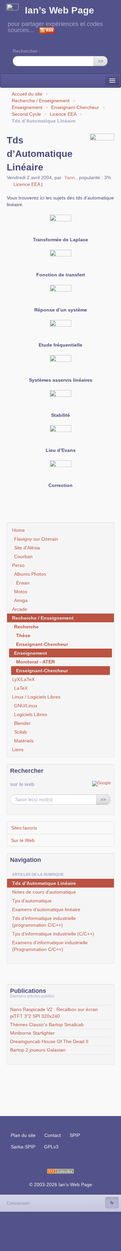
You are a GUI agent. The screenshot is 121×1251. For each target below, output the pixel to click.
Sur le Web (23, 840)
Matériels (24, 740)
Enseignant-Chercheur (75, 107)
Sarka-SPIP (23, 1146)
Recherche (26, 626)
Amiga (21, 600)
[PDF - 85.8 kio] (60, 295)
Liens (18, 749)
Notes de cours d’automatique (44, 892)
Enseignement (27, 107)
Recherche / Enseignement (41, 100)
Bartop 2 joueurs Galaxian (38, 1050)
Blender (22, 723)
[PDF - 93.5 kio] (60, 225)
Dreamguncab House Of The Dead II (49, 1041)
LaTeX (21, 688)
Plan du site (23, 1135)
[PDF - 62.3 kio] (60, 330)
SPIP (75, 1135)
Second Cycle (26, 114)
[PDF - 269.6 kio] (60, 260)
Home (18, 530)
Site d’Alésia (27, 547)
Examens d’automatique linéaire (46, 909)
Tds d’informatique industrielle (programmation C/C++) (44, 922)
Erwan (23, 583)
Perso (18, 565)
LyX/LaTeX (23, 679)
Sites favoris (24, 828)
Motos (20, 591)
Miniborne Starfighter (32, 1033)
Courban (23, 556)
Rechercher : (26, 51)
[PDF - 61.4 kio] (60, 435)
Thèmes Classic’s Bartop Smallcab (47, 1024)
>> (100, 61)
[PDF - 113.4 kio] (60, 365)
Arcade (19, 609)
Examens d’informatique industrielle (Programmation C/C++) (50, 946)
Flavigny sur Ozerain (36, 539)
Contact (52, 1135)
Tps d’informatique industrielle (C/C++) (53, 933)
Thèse (23, 635)
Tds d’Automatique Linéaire (44, 883)
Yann (69, 177)
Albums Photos (30, 574)
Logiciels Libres (30, 714)
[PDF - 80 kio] (60, 470)
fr (112, 1202)
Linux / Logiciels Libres (36, 697)
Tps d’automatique (32, 900)
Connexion (18, 1203)
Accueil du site (27, 94)
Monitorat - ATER (35, 661)
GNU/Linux (25, 705)
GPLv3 (51, 1146)
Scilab (20, 732)
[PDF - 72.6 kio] (60, 400)
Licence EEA (63, 114)
